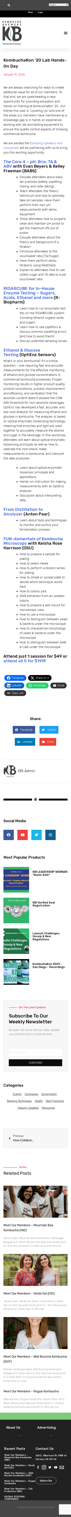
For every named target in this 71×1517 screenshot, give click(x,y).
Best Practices (55, 1101)
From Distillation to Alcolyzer (23, 511)
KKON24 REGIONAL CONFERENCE (14, 1497)
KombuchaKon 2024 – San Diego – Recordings (49, 965)
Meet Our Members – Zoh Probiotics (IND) (18, 1489)
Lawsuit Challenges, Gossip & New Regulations (46, 936)
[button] (9, 5)
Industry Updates (28, 1108)
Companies (31, 1094)
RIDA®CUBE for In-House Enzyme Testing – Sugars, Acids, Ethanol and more (29, 293)
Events (17, 1094)
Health (39, 1101)
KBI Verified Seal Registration (44, 904)
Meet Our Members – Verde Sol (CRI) (29, 1293)
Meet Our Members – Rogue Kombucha (31, 1391)
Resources (48, 1108)
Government (49, 1094)
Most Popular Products (24, 857)
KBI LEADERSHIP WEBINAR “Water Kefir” (50, 873)
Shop (30, 12)
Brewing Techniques (19, 1101)
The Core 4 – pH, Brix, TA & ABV (30, 164)
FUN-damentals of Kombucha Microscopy (33, 541)
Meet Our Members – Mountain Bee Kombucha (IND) (18, 1457)
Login (40, 12)
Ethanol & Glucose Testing (21, 352)
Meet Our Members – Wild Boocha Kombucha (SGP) (18, 1474)
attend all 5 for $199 (23, 661)
